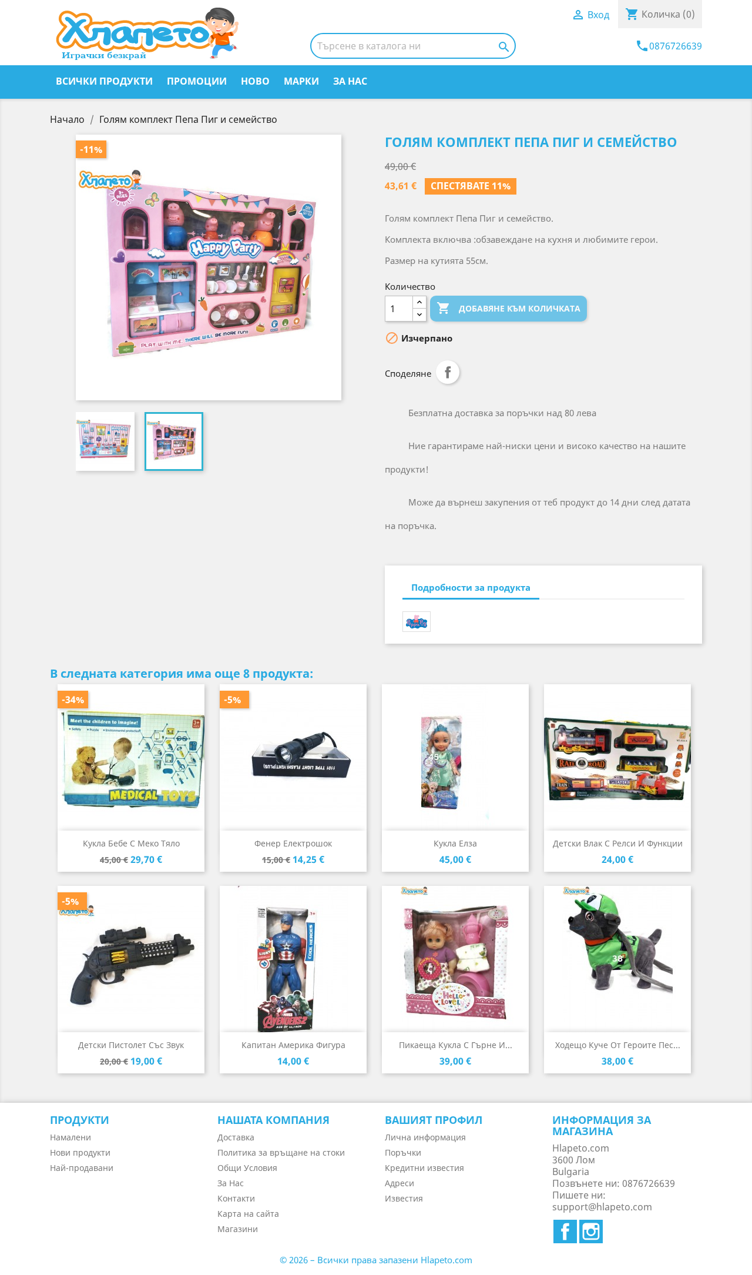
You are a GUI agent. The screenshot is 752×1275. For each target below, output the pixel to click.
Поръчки (403, 1152)
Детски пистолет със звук (131, 1044)
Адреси (399, 1183)
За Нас (350, 81)
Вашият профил (433, 1120)
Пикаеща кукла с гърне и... (455, 1044)
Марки (301, 81)
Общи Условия (247, 1167)
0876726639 (668, 45)
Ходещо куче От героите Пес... (617, 1044)
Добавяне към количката (508, 308)
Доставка (235, 1137)
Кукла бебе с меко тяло (131, 843)
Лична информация (425, 1137)
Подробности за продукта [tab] (471, 587)
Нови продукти (80, 1152)
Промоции (197, 81)
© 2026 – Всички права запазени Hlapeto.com (376, 1260)
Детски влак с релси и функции (618, 843)
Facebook (565, 1231)
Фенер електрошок (293, 843)
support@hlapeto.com (602, 1206)
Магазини (237, 1228)
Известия (404, 1198)
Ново (255, 81)
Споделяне (447, 372)
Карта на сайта (248, 1213)
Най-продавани (81, 1167)
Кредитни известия (424, 1167)
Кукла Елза (455, 843)
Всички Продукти (104, 81)
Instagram (591, 1231)
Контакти (236, 1198)
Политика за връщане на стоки (281, 1152)
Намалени (70, 1137)
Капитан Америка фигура (293, 1044)
